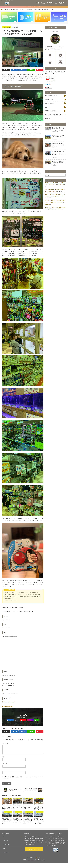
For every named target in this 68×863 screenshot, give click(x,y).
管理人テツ (61, 184)
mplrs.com (47, 204)
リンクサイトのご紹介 (30, 857)
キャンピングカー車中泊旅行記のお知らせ (34, 6)
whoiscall (47, 197)
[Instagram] (30, 720)
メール (4, 763)
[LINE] (36, 720)
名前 (4, 756)
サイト (4, 770)
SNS (4, 848)
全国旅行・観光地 (49, 103)
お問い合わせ (6, 852)
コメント (5, 743)
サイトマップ (39, 857)
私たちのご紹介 (6, 844)
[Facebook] (10, 720)
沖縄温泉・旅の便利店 (7, 27)
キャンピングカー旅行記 (31, 859)
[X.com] (17, 720)
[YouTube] (23, 720)
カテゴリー (5, 840)
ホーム (4, 836)
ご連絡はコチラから (34, 849)
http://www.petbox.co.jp (8, 701)
